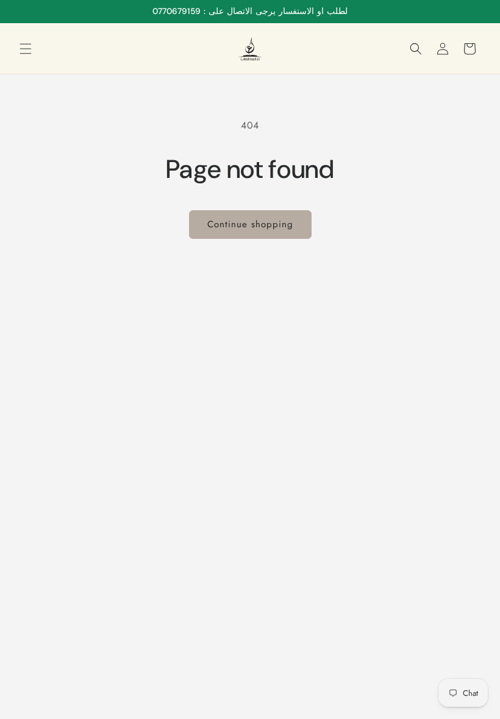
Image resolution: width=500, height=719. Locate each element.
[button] (25, 48)
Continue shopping (250, 224)
